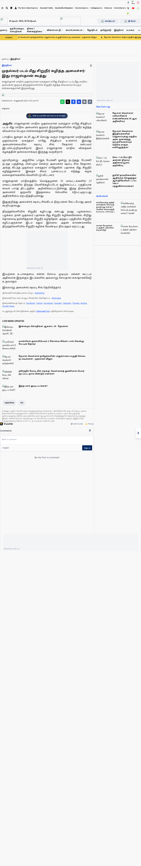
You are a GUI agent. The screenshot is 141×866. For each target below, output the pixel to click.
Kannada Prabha (46, 8)
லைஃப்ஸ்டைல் (74, 30)
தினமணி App (43, 311)
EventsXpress (120, 8)
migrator (6, 109)
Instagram (48, 303)
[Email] (84, 102)
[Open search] (7, 8)
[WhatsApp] (138, 8)
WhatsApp (56, 298)
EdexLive (108, 8)
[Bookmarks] (11, 8)
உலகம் (130, 30)
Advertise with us (35, 268)
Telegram (67, 303)
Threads (75, 303)
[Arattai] (133, 2)
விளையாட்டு (54, 30)
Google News (8, 306)
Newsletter (40, 293)
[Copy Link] (90, 102)
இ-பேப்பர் (131, 21)
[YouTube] (133, 8)
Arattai (84, 303)
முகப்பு (3, 30)
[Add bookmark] (91, 65)
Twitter (39, 303)
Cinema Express (81, 8)
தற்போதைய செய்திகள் (17, 30)
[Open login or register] (15, 8)
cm (21, 403)
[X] (128, 8)
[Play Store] (128, 13)
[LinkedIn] (79, 102)
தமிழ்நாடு (105, 30)
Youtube (58, 303)
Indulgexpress (96, 8)
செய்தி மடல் (110, 21)
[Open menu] (2, 8)
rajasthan (9, 403)
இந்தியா (119, 30)
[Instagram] (138, 2)
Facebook (30, 303)
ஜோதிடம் (92, 30)
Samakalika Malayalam (64, 8)
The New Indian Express (28, 8)
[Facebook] (128, 2)
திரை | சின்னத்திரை (34, 30)
